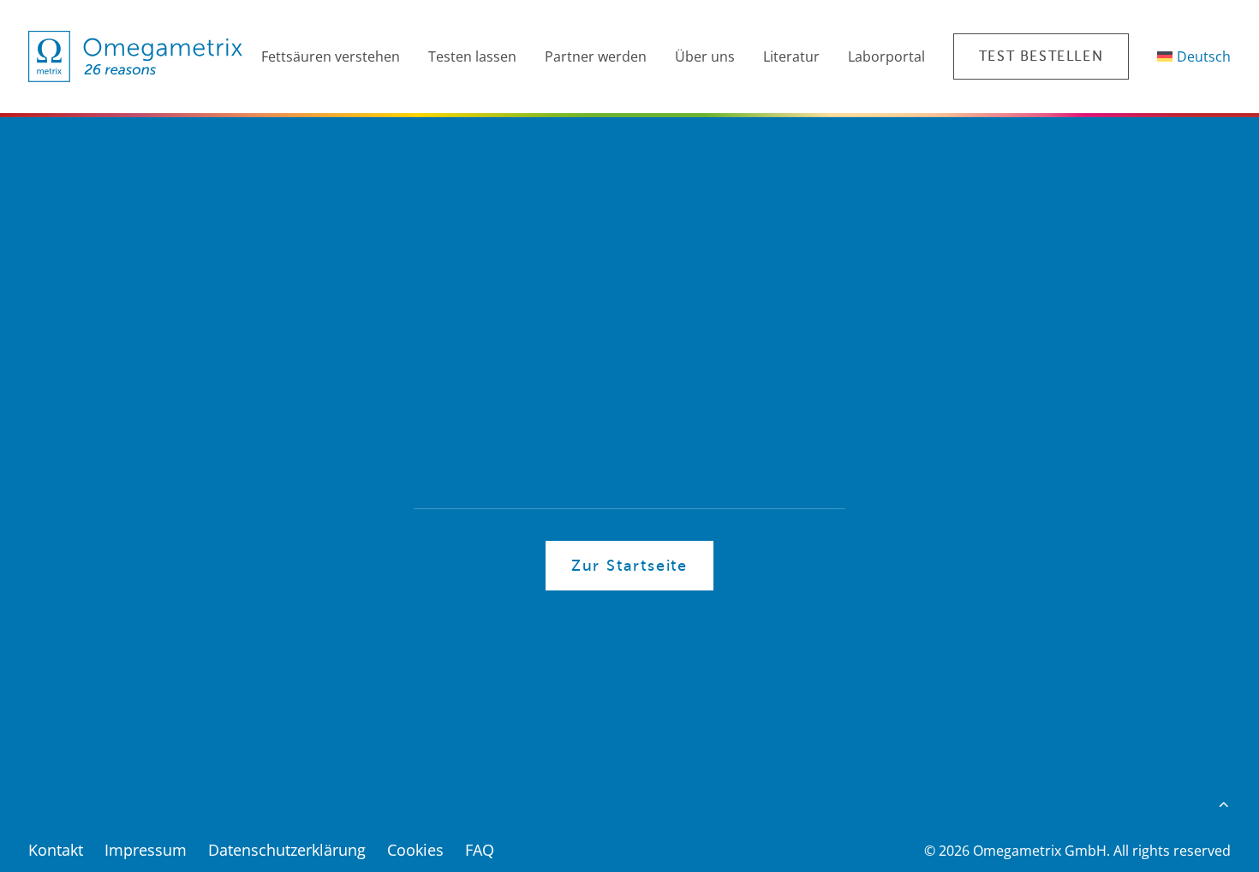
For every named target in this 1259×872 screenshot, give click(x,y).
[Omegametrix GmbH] (135, 56)
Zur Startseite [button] (629, 565)
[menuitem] (328, 56)
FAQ (479, 849)
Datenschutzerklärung (287, 849)
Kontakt (55, 849)
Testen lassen (472, 56)
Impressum (145, 849)
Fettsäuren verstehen (330, 56)
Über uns (705, 56)
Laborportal (886, 56)
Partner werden (596, 56)
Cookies (415, 849)
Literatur (791, 56)
